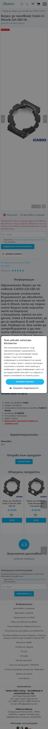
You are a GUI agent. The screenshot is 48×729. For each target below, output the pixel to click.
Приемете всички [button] (25, 382)
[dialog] (24, 364)
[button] (24, 388)
